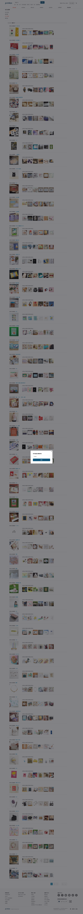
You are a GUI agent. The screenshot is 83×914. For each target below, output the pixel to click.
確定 (41, 460)
